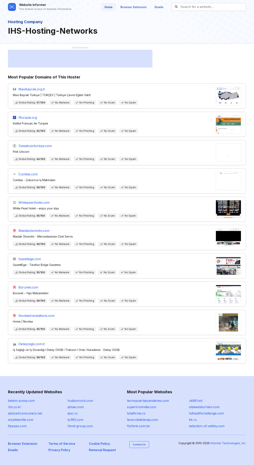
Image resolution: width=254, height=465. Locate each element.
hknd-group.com (80, 426)
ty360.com (75, 420)
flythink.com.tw (138, 426)
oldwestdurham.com (204, 407)
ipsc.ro (72, 413)
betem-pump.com (21, 401)
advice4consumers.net (25, 413)
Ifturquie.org (27, 117)
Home (109, 7)
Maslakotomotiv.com (33, 231)
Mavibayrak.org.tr (31, 89)
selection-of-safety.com (206, 426)
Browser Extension (133, 7)
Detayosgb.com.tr (31, 344)
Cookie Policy (99, 444)
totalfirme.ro (136, 413)
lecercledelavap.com (142, 420)
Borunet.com (28, 287)
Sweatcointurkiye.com (35, 146)
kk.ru (193, 420)
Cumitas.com (28, 174)
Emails (159, 7)
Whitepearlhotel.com (34, 202)
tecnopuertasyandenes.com (148, 401)
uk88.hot (195, 401)
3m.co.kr (14, 407)
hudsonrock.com (80, 401)
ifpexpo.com (17, 426)
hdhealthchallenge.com (206, 413)
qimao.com (75, 407)
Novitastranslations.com (36, 316)
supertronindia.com (141, 407)
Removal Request (102, 450)
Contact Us (139, 444)
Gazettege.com (29, 259)
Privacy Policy (59, 450)
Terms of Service (61, 444)
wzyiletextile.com (20, 420)
